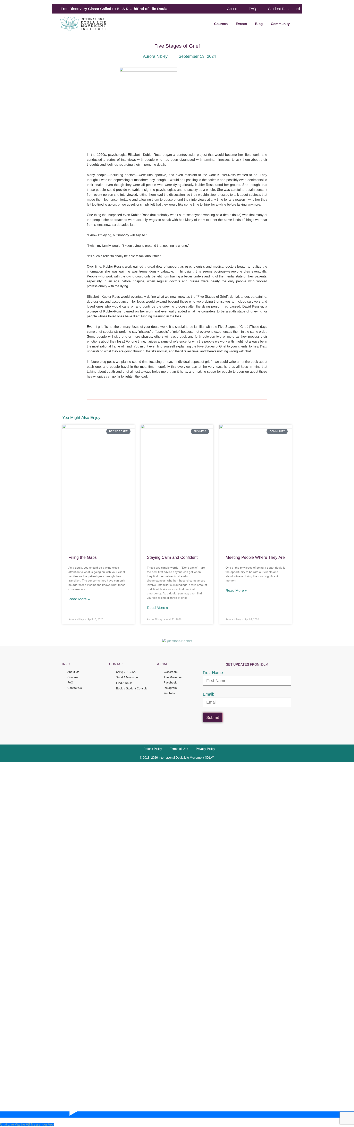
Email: (208, 694)
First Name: (213, 672)
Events (241, 24)
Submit (212, 717)
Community (280, 24)
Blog (259, 24)
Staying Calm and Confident (172, 557)
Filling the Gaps (82, 557)
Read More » (79, 599)
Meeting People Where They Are (255, 557)
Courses (221, 24)
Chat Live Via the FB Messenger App (27, 1124)
